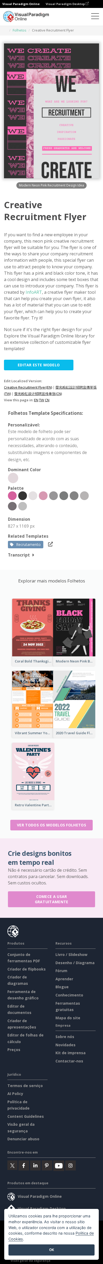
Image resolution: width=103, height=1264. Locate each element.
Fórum (61, 970)
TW (41, 400)
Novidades (65, 1044)
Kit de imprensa (70, 1052)
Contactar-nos (69, 1060)
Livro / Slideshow (71, 954)
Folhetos (19, 30)
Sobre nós (64, 1036)
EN (36, 400)
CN (47, 400)
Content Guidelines (25, 1116)
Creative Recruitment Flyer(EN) (28, 387)
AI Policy (15, 1093)
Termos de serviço (25, 1085)
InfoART (34, 292)
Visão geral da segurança (30, 1260)
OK (51, 1250)
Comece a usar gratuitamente (51, 899)
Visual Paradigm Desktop (66, 4)
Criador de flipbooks (26, 969)
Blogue (62, 986)
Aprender (64, 978)
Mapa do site (67, 1017)
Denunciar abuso (23, 1138)
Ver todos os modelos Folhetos (51, 824)
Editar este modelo (39, 364)
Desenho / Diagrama (75, 962)
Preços (13, 1049)
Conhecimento (69, 995)
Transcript (19, 555)
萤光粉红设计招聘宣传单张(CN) (38, 393)
